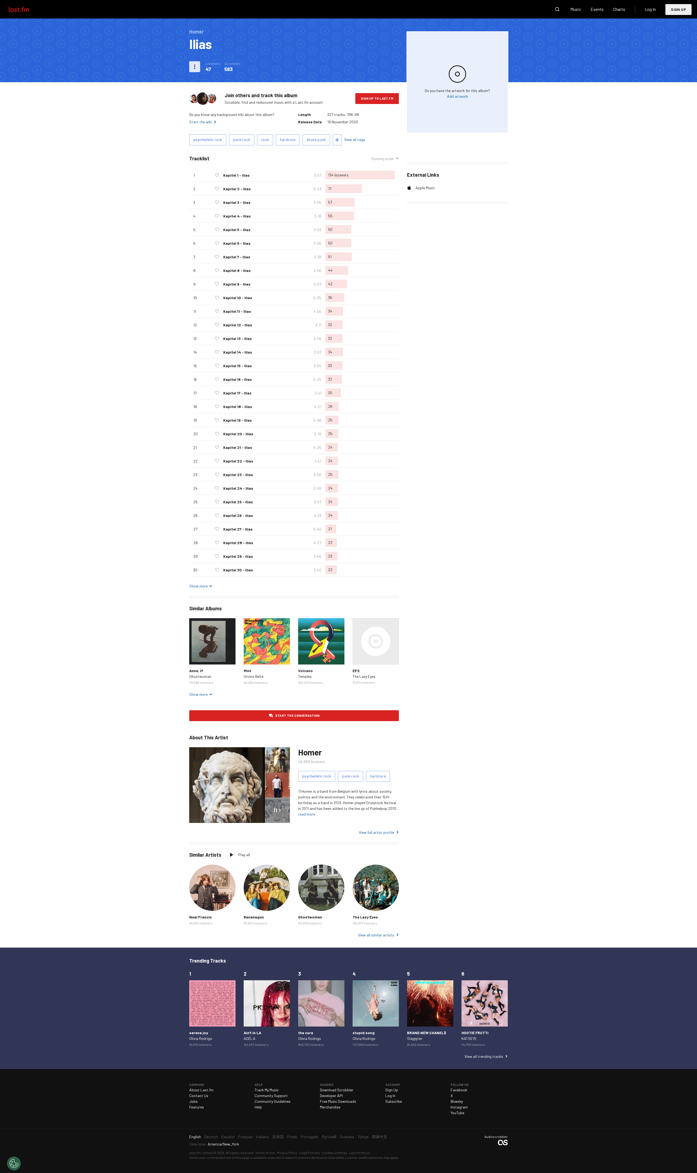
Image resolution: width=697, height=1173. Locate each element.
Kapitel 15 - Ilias (237, 365)
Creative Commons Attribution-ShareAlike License (319, 1157)
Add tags (337, 139)
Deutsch (211, 1136)
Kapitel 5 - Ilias (236, 229)
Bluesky (457, 1101)
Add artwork (457, 96)
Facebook (459, 1090)
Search (557, 9)
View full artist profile (376, 832)
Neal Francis (200, 917)
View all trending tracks (483, 1056)
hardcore (288, 139)
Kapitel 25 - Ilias (238, 502)
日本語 (278, 1136)
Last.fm (25, 9)
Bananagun (254, 917)
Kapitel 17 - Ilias (237, 393)
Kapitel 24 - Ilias (238, 488)
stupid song (364, 1032)
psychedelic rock (207, 139)
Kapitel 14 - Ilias (237, 352)
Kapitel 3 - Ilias (236, 202)
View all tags (354, 139)
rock (265, 139)
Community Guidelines (273, 1101)
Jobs (193, 1101)
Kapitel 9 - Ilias (236, 284)
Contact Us (198, 1095)
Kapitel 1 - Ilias (236, 175)
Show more (198, 586)
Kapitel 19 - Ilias (237, 420)
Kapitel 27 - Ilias (238, 529)
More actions (194, 66)
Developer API (331, 1095)
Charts (619, 9)
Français (245, 1136)
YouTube (457, 1112)
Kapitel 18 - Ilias (237, 406)
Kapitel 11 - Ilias (237, 311)
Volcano (305, 670)
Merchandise (330, 1107)
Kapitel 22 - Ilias (238, 461)
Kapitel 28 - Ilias (238, 542)
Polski (292, 1136)
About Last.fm (201, 1090)
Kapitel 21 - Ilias (237, 447)
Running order (383, 158)
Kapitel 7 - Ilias (236, 257)
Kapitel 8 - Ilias (237, 270)
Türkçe (362, 1136)
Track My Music (267, 1090)
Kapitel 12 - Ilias (237, 325)
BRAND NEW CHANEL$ (426, 1032)
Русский (329, 1136)
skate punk (316, 139)
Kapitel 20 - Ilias (238, 433)
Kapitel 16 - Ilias (237, 379)
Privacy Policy (287, 1152)
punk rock (241, 139)
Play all (244, 854)
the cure (305, 1032)
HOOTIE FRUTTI (474, 1032)
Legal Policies (309, 1152)
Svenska (347, 1136)
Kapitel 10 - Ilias (237, 297)
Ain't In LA (252, 1032)
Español (228, 1136)
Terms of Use (265, 1152)
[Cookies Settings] (14, 1163)
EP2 (356, 670)
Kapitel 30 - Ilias (238, 570)
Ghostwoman (200, 676)
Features (196, 1107)
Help (258, 1107)
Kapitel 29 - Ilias (238, 556)
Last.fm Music (359, 1152)
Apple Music (425, 187)
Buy (197, 656)
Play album (212, 641)
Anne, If (196, 670)
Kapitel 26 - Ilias (238, 515)
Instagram (459, 1107)
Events (597, 9)
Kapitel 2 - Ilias (237, 188)
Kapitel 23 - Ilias (238, 474)
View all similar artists (376, 935)
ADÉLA (249, 1038)
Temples (305, 676)
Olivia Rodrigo (200, 1038)
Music (575, 9)
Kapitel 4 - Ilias (237, 216)
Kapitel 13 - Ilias (237, 338)
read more (306, 814)
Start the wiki (200, 122)
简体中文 (379, 1136)
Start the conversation (297, 715)
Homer (310, 752)
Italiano (262, 1136)
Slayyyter (414, 1038)
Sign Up (678, 9)
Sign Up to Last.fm (377, 98)
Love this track (217, 175)
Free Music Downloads (338, 1101)
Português (309, 1136)
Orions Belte (254, 676)
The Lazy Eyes (364, 676)
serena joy (198, 1032)
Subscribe (393, 1101)
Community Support (271, 1095)
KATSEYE (469, 1038)
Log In (650, 9)
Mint (247, 670)
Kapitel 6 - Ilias (236, 243)
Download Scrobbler (336, 1090)
